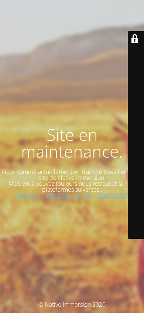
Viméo (84, 195)
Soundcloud (113, 195)
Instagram (58, 195)
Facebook (28, 195)
